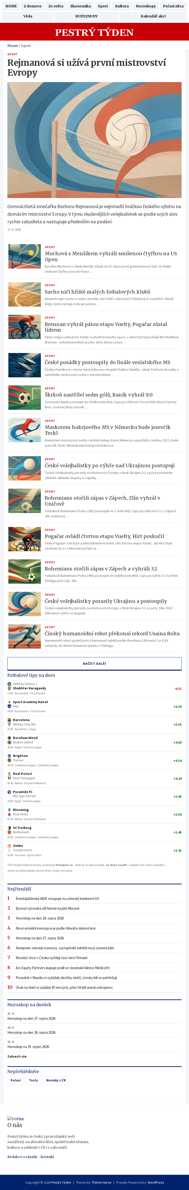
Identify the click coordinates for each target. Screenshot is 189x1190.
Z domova (32, 6)
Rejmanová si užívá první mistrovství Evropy (86, 67)
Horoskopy (146, 6)
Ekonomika (80, 6)
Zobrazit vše (17, 1056)
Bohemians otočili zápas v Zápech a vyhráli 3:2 (101, 569)
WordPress (156, 1182)
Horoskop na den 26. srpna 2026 (40, 918)
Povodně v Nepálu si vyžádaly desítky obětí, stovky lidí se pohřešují (66, 977)
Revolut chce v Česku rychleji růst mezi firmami (51, 957)
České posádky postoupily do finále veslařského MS (107, 362)
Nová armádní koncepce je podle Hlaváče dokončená (55, 928)
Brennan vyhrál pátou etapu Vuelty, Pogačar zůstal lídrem (106, 327)
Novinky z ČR (56, 1080)
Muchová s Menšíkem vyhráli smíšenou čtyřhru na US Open (111, 256)
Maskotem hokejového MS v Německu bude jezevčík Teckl (108, 430)
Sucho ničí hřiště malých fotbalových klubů (97, 292)
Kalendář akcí (153, 16)
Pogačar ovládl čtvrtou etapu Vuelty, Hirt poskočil (104, 536)
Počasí (16, 1080)
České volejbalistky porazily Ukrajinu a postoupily (106, 601)
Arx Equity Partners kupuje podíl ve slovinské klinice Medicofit (63, 967)
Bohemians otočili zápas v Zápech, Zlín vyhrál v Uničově (102, 501)
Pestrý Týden (61, 1182)
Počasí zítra (173, 6)
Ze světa (55, 6)
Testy (33, 1080)
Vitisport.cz (64, 865)
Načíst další (94, 663)
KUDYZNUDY (86, 16)
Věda (27, 16)
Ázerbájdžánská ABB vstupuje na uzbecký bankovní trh (57, 898)
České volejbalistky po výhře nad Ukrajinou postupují (110, 465)
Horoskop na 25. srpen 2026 (28, 1044)
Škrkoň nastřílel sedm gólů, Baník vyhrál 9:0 (99, 395)
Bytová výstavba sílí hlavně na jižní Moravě (47, 908)
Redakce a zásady (22, 1157)
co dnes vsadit (116, 865)
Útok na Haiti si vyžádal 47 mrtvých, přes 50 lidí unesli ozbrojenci (64, 987)
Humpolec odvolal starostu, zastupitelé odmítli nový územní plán (65, 948)
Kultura (122, 6)
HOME (11, 6)
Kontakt (47, 1157)
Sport (103, 6)
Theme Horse (101, 1182)
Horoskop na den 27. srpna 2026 (40, 938)
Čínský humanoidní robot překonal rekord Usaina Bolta (112, 634)
